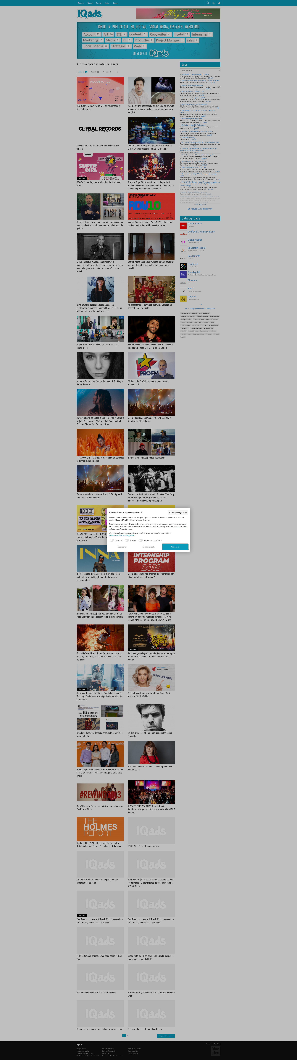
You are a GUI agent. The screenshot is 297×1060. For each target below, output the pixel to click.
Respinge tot (121, 547)
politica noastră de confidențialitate (121, 535)
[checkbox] (115, 540)
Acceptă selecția (149, 547)
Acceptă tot (175, 547)
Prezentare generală (179, 512)
